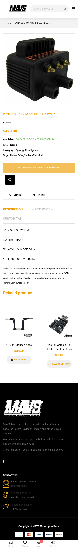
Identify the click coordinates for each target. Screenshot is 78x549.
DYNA (13, 155)
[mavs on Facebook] (3, 461)
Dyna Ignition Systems (27, 150)
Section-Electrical (33, 155)
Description (13, 209)
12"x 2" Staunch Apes (19, 345)
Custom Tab (12, 218)
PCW (20, 155)
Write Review (42, 209)
